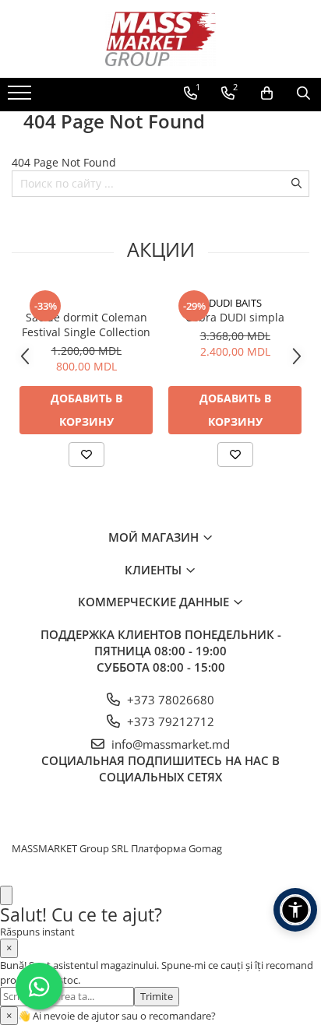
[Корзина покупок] (267, 93)
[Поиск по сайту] (303, 93)
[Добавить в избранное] (86, 454)
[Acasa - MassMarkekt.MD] (160, 39)
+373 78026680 (169, 699)
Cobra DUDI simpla (234, 317)
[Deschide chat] (6, 895)
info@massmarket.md (169, 744)
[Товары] (21, 97)
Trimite (156, 996)
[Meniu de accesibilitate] (295, 910)
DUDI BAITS (235, 303)
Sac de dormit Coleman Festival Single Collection (86, 324)
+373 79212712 (169, 721)
